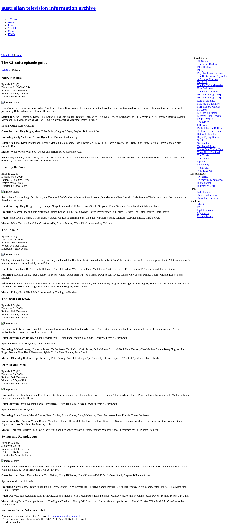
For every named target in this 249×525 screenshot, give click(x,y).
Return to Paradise (207, 134)
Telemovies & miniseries (210, 179)
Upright (201, 161)
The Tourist (203, 155)
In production (204, 182)
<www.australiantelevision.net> (64, 516)
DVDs (11, 34)
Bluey (200, 70)
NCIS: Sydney (205, 118)
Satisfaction (203, 143)
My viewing (203, 213)
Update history (205, 210)
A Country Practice (207, 79)
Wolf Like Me (204, 170)
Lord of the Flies (206, 100)
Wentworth (203, 167)
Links (11, 25)
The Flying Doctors (207, 91)
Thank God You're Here (210, 149)
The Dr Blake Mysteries (210, 85)
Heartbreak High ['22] (209, 97)
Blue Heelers (204, 67)
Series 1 (5, 69)
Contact (12, 31)
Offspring (202, 125)
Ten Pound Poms (206, 146)
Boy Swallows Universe (210, 73)
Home (18, 55)
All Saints (202, 61)
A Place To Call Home (209, 131)
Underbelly (203, 164)
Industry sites (204, 192)
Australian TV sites (207, 198)
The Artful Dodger (207, 64)
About (200, 204)
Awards (12, 22)
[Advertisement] (83, 46)
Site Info (12, 28)
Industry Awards (206, 185)
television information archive (48, 8)
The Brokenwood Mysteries (212, 76)
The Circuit (7, 55)
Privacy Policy (205, 216)
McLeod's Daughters (208, 103)
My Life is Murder (207, 112)
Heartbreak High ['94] (209, 94)
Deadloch (202, 82)
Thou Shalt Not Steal (208, 152)
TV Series (13, 19)
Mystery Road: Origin (209, 115)
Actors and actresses (208, 195)
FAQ (200, 207)
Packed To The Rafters (209, 128)
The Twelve (203, 158)
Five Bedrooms (205, 88)
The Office (203, 121)
